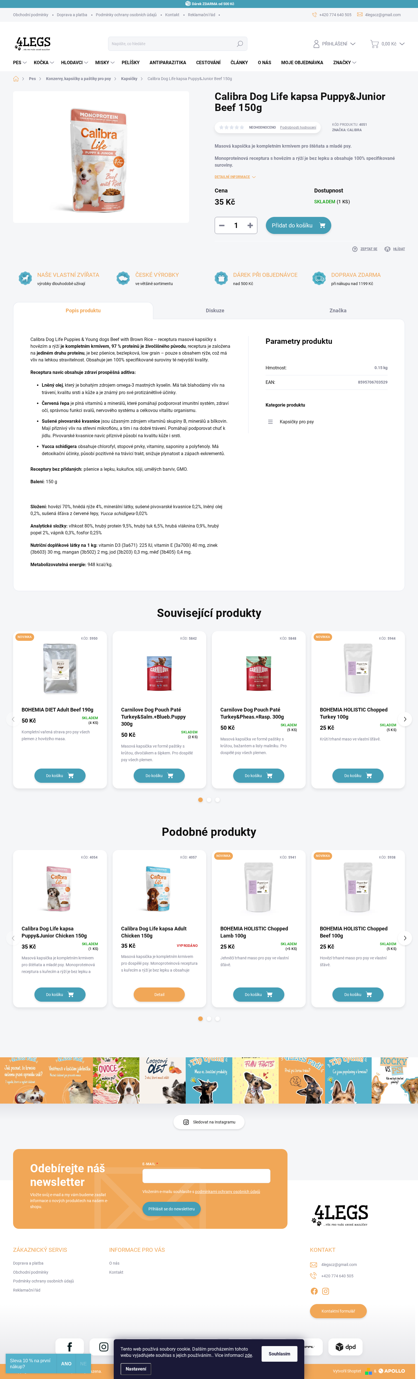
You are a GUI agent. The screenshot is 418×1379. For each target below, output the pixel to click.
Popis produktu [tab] (83, 310)
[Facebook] (314, 1290)
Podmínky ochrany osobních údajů (126, 14)
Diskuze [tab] (215, 310)
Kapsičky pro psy (297, 421)
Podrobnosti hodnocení (298, 127)
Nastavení (136, 1369)
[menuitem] (20, 62)
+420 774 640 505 (337, 1276)
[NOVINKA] (60, 668)
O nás (114, 1263)
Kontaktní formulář (338, 1311)
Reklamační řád (201, 14)
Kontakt (172, 14)
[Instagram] (325, 1290)
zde (248, 1355)
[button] (200, 799)
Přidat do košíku (292, 225)
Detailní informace (232, 177)
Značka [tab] (338, 310)
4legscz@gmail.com (339, 1264)
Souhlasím (279, 1354)
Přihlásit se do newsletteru (171, 1209)
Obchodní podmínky (30, 14)
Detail (159, 994)
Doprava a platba (72, 14)
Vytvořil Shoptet (347, 1371)
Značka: (347, 130)
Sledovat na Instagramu (214, 1122)
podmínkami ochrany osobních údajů (227, 1191)
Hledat (240, 43)
